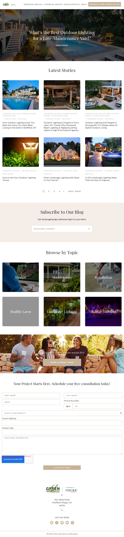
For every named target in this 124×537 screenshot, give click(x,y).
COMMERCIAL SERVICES (53, 4)
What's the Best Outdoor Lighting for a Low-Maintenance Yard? (62, 35)
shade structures (60, 116)
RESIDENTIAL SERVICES (33, 4)
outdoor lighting (28, 114)
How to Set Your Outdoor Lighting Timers (19, 179)
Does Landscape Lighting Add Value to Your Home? (61, 179)
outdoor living (9, 116)
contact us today (62, 468)
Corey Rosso (7, 174)
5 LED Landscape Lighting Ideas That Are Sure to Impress (101, 179)
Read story (62, 45)
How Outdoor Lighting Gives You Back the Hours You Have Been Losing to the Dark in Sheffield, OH (19, 125)
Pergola (47, 116)
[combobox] (62, 413)
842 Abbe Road (62, 500)
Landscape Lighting (11, 114)
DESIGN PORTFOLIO (72, 4)
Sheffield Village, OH (62, 502)
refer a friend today (62, 362)
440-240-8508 (62, 517)
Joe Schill (22, 119)
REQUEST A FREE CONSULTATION (105, 4)
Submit (89, 228)
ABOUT (84, 4)
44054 (62, 505)
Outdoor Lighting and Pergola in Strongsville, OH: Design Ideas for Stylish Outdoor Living (101, 125)
